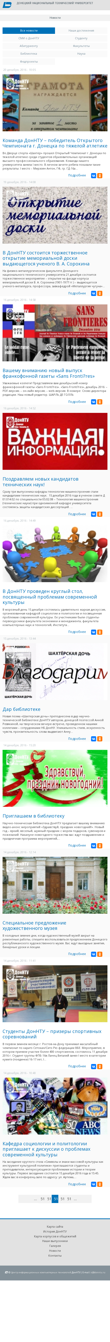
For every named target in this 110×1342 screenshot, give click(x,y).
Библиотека (28, 53)
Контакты (55, 1255)
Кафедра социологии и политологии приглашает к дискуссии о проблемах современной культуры (46, 1149)
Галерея (55, 1246)
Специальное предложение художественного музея (34, 925)
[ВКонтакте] (93, 175)
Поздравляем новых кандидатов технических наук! (41, 482)
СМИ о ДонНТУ (28, 38)
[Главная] (7, 5)
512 (49, 1198)
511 (43, 1198)
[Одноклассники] (99, 175)
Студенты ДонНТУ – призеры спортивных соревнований (52, 1034)
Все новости (37, 30)
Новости (55, 1250)
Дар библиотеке (21, 709)
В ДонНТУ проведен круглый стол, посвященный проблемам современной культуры (50, 596)
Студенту (81, 38)
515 (69, 1198)
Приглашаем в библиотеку (33, 816)
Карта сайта (55, 1226)
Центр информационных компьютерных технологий (41, 1272)
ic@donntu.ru (98, 1272)
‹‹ (24, 1198)
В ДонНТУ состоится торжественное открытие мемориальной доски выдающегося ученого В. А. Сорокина (46, 258)
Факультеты (81, 46)
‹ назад (29, 1199)
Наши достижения (81, 30)
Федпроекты (29, 61)
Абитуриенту (29, 46)
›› (91, 1198)
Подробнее (77, 175)
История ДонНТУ (55, 1231)
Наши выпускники (55, 1241)
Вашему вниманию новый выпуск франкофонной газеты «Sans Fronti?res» (49, 373)
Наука (81, 53)
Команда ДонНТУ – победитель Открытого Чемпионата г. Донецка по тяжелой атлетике (55, 143)
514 (63, 1198)
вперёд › (83, 1199)
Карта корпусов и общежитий (55, 1236)
